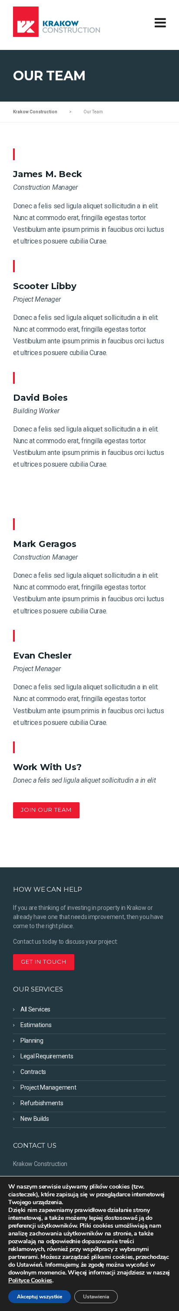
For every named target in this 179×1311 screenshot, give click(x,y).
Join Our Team (46, 809)
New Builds (34, 1118)
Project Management (48, 1087)
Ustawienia (96, 1296)
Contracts (33, 1071)
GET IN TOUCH (43, 961)
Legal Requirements (46, 1056)
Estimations (35, 1024)
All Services (35, 1009)
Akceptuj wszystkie (39, 1296)
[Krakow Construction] (56, 21)
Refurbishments (41, 1103)
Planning (31, 1040)
